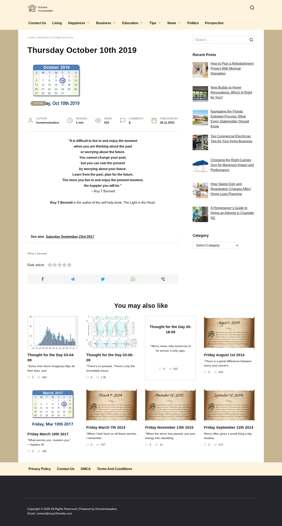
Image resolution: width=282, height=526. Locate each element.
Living (57, 23)
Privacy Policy (39, 469)
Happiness (76, 23)
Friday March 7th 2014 (105, 427)
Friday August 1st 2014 (224, 355)
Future (38, 103)
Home (30, 37)
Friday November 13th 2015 (169, 427)
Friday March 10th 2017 (48, 434)
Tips (152, 23)
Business (103, 23)
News (171, 23)
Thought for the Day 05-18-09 (170, 329)
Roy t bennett (38, 253)
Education (130, 23)
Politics (193, 23)
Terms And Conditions (114, 469)
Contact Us (37, 23)
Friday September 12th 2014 (228, 427)
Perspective (214, 23)
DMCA (86, 469)
